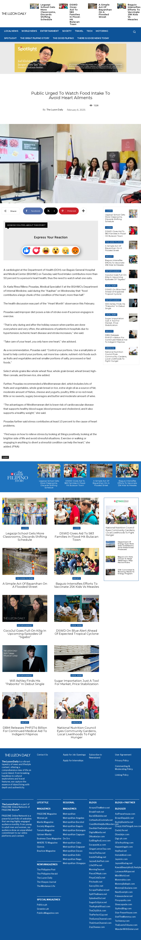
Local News (111, 286)
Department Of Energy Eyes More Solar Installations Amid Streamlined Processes (126, 546)
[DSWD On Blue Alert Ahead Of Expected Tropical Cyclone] (133, 288)
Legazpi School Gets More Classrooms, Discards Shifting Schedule (48, 12)
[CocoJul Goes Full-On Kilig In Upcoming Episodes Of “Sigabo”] (133, 274)
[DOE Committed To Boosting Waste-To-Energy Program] (110, 572)
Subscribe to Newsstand (95, 756)
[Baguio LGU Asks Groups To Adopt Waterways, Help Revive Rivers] (110, 559)
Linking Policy (121, 775)
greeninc (110, 348)
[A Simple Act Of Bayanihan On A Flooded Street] (92, 6)
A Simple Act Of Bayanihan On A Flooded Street (105, 10)
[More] (83, 211)
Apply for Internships (73, 760)
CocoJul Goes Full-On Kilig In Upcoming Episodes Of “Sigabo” (116, 277)
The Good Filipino (114, 242)
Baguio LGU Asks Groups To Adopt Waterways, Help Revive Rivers (125, 560)
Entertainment (113, 271)
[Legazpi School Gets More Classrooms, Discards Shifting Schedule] (34, 6)
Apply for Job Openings (74, 754)
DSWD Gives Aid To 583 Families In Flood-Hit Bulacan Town (75, 14)
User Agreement (123, 754)
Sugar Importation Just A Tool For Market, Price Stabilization (114, 322)
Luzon (5, 457)
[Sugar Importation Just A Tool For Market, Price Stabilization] (133, 317)
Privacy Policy (122, 760)
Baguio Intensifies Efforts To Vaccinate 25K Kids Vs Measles (134, 12)
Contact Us (42, 754)
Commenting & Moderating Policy (124, 767)
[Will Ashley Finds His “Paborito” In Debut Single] (133, 303)
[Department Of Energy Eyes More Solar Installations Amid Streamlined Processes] (110, 544)
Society (109, 256)
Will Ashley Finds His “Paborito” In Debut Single (115, 306)
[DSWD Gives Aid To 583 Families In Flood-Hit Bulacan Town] (63, 6)
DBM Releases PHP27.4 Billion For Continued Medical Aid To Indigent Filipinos (116, 338)
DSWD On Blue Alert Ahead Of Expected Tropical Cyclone (115, 291)
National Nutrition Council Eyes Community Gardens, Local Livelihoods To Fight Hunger (116, 356)
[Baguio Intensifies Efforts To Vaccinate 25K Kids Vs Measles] (121, 6)
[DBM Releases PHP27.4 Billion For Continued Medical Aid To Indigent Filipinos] (133, 334)
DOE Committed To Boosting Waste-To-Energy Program (126, 572)
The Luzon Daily (54, 109)
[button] (134, 31)
